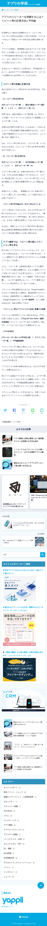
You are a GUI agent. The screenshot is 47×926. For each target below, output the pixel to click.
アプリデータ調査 (12, 834)
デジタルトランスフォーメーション (19, 863)
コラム (8, 816)
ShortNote (9, 811)
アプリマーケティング (14, 830)
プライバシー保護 (12, 806)
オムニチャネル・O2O (14, 844)
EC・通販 (9, 849)
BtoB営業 (9, 853)
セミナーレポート (12, 788)
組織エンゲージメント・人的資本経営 (20, 797)
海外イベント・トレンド (15, 792)
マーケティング (11, 820)
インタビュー (10, 872)
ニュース (9, 877)
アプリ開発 (16, 422)
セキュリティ (10, 802)
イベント (8, 867)
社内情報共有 (10, 858)
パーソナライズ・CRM (14, 839)
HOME (24, 917)
